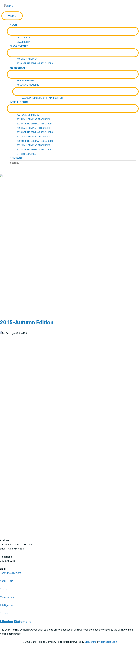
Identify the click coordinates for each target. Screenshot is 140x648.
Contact (4, 613)
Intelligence (6, 605)
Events (4, 589)
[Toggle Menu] (73, 31)
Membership (7, 597)
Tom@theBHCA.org (10, 572)
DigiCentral (91, 641)
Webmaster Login (107, 641)
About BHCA (6, 581)
